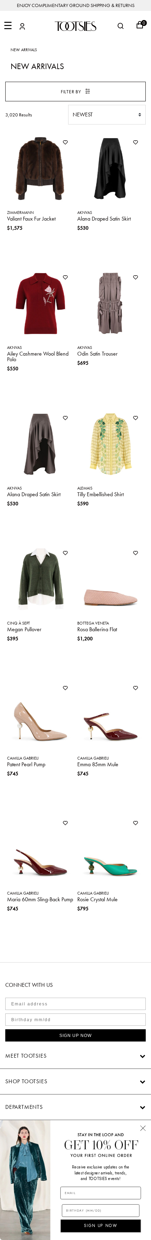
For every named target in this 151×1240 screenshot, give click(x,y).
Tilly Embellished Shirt (100, 494)
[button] (22, 27)
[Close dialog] (143, 1128)
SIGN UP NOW (75, 1035)
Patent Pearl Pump (26, 764)
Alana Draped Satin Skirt (104, 218)
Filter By (71, 91)
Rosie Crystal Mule (97, 899)
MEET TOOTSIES (25, 1055)
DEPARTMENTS (24, 1107)
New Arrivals (24, 50)
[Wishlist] (65, 143)
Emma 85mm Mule (97, 764)
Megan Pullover (24, 629)
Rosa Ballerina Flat (97, 629)
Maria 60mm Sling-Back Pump (40, 899)
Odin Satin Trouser (97, 353)
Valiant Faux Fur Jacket (31, 218)
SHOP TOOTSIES (26, 1081)
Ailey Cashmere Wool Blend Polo (37, 356)
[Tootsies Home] (75, 26)
